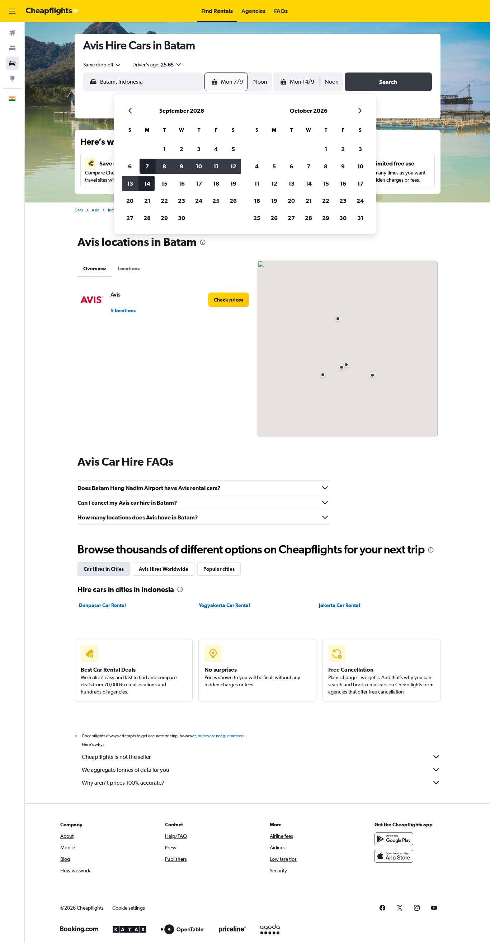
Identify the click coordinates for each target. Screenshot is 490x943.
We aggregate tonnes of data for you (125, 769)
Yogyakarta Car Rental (224, 605)
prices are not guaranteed (221, 735)
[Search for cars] (12, 63)
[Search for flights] (12, 33)
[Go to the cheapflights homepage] (52, 11)
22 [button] (164, 200)
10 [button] (199, 166)
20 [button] (129, 200)
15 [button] (164, 183)
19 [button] (233, 183)
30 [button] (181, 218)
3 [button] (199, 149)
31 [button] (360, 218)
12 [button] (233, 166)
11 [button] (215, 166)
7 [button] (147, 166)
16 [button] (182, 183)
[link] (228, 300)
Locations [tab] (129, 268)
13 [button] (130, 183)
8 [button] (164, 166)
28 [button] (147, 218)
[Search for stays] (12, 48)
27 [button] (129, 218)
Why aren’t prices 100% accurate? (123, 782)
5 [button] (233, 149)
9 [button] (181, 166)
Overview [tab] (94, 268)
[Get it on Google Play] (393, 838)
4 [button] (216, 149)
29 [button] (164, 218)
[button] (12, 11)
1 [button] (164, 149)
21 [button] (147, 200)
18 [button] (216, 183)
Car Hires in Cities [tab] (104, 569)
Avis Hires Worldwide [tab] (163, 569)
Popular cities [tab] (219, 569)
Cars (79, 210)
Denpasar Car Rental (102, 605)
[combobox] (102, 64)
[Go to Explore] (12, 78)
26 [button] (233, 200)
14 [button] (147, 183)
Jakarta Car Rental (339, 605)
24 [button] (198, 200)
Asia (95, 210)
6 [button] (130, 166)
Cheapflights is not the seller (116, 756)
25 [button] (216, 200)
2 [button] (181, 149)
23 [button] (181, 200)
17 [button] (199, 183)
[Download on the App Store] (393, 856)
